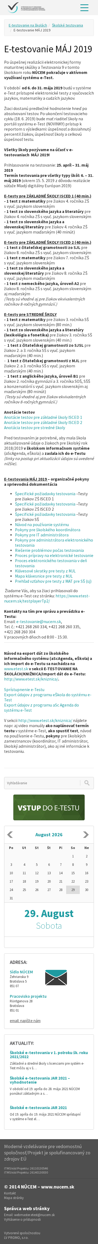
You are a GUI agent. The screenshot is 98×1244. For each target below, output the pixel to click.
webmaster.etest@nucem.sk (34, 1215)
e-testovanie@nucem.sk (38, 621)
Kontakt (10, 1193)
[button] (84, 8)
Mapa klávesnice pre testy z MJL (44, 576)
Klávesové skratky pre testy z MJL (45, 571)
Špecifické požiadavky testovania (45, 493)
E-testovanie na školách (28, 25)
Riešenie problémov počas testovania (49, 550)
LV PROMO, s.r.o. (16, 1237)
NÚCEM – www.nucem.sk (47, 1187)
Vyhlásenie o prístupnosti (22, 1219)
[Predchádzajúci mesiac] (10, 834)
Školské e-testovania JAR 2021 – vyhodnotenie (40, 1080)
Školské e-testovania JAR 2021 (38, 1108)
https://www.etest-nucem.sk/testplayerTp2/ (47, 598)
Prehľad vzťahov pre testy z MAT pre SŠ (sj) (53, 581)
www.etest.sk (16, 668)
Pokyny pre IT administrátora (42, 534)
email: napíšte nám (25, 1020)
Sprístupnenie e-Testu (24, 689)
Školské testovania (67, 25)
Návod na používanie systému (42, 524)
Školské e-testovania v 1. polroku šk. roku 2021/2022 (49, 1055)
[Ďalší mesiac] (86, 834)
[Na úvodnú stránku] (26, 7)
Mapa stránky (14, 1198)
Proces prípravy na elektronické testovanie (54, 555)
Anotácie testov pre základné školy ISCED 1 (43, 417)
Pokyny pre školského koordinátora (47, 529)
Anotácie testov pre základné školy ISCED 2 (43, 422)
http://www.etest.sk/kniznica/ (31, 679)
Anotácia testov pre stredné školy (34, 427)
